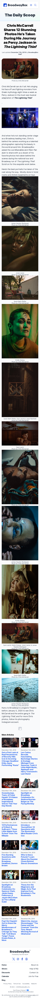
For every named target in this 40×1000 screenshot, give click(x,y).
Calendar (5, 976)
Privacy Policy (7, 983)
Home (4, 965)
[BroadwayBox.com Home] (15, 5)
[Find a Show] (35, 5)
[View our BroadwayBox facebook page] (22, 959)
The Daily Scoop (20, 15)
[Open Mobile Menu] (31, 5)
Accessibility (26, 983)
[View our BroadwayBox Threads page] (26, 959)
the (15, 150)
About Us (34, 965)
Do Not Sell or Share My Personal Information (21, 992)
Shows (4, 969)
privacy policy (32, 995)
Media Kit (34, 983)
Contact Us (33, 972)
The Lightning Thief (23, 98)
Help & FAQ (34, 969)
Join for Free (33, 976)
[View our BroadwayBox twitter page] (13, 959)
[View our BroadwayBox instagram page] (18, 959)
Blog (3, 980)
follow (12, 719)
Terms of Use (17, 983)
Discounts (6, 972)
